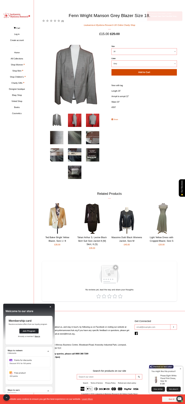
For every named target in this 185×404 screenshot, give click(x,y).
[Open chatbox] (179, 399)
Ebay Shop (17, 95)
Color (113, 58)
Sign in (37, 336)
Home (17, 52)
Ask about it (173, 389)
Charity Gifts (16, 83)
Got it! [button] (172, 399)
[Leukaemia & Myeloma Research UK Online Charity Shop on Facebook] (136, 334)
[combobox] (106, 376)
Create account (17, 40)
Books (17, 107)
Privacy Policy (110, 383)
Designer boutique (17, 89)
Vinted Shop (17, 101)
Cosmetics (17, 113)
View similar (158, 389)
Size (113, 46)
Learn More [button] (87, 399)
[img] (51, 21)
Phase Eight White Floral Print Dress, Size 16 (168, 378)
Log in (17, 34)
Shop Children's (17, 77)
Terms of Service (97, 383)
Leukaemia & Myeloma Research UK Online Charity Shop (109, 25)
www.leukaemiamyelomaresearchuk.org (60, 330)
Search (85, 383)
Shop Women (17, 65)
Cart (18, 28)
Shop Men (16, 71)
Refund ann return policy (127, 383)
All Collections (17, 58)
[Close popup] (180, 368)
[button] (29, 352)
